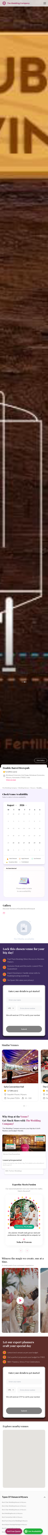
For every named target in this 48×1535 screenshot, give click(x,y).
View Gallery (41, 760)
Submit (24, 1029)
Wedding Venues (23, 788)
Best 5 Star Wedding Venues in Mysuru (14, 1502)
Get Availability (34, 1531)
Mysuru (32, 788)
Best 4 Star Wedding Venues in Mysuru (14, 1506)
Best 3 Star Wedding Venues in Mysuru (14, 1510)
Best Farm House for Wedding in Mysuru (14, 1521)
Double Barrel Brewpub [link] (40, 788)
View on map (11, 780)
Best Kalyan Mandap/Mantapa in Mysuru (14, 1524)
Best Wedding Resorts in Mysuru (12, 1513)
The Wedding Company (9, 788)
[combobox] (12, 805)
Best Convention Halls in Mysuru (12, 1517)
